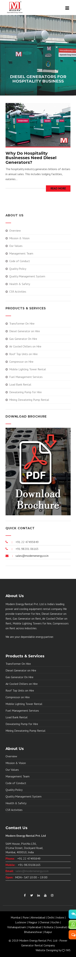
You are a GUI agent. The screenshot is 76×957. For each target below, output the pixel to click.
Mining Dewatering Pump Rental (29, 400)
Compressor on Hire (21, 361)
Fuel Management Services (26, 377)
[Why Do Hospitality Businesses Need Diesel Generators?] (38, 124)
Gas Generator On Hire (23, 339)
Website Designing (47, 950)
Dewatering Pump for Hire (25, 392)
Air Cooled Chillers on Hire (25, 346)
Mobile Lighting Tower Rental (27, 369)
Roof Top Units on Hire (23, 354)
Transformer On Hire (21, 323)
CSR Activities (17, 291)
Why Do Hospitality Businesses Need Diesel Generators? (31, 158)
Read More (58, 188)
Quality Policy (17, 268)
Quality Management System (27, 276)
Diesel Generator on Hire (24, 331)
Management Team (21, 253)
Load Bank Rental (20, 384)
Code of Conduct (19, 261)
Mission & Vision (19, 238)
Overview (15, 230)
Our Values (16, 246)
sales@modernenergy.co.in (32, 556)
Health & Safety (19, 284)
